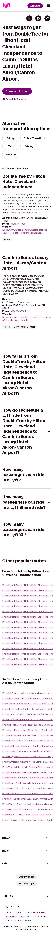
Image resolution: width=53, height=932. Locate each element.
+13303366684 (18, 311)
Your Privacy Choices (15, 916)
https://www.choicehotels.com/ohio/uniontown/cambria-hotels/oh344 (26, 319)
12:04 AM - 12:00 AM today (18, 302)
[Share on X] (29, 18)
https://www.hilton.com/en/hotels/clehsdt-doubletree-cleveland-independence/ (25, 231)
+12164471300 (18, 223)
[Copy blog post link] (47, 18)
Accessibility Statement (35, 912)
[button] (48, 5)
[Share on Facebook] (38, 18)
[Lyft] (6, 5)
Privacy (18, 912)
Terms (8, 912)
